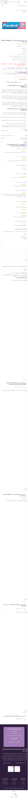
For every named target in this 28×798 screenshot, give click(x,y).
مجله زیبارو (23, 783)
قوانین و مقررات (5, 782)
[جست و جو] (2, 5)
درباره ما (23, 780)
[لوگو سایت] (14, 2)
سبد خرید (14, 782)
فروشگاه (14, 780)
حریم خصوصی (5, 780)
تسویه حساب (14, 783)
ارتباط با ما (4, 2)
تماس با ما (23, 782)
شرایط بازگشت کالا (5, 783)
